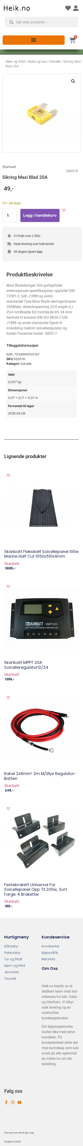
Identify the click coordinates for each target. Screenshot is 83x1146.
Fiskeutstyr (12, 952)
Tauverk (10, 978)
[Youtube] (19, 1102)
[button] (33, 39)
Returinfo (48, 959)
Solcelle (54, 61)
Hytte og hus (37, 61)
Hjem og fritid (15, 61)
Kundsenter (51, 946)
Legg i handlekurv (40, 215)
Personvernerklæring (19, 1132)
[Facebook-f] (6, 1102)
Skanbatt (9, 167)
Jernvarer (11, 972)
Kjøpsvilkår (50, 952)
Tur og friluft (13, 959)
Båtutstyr (11, 946)
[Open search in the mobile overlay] (41, 22)
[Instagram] (13, 1102)
